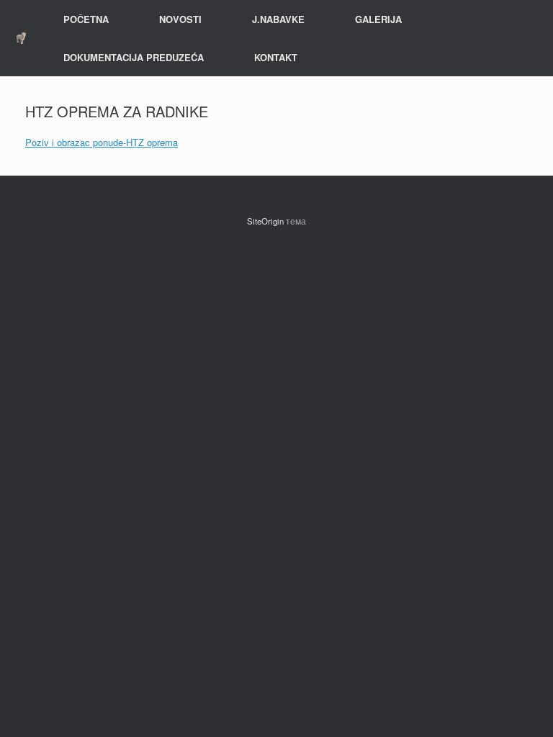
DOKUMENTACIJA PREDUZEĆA (133, 57)
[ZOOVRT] (20, 37)
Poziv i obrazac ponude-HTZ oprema (101, 142)
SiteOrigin (265, 221)
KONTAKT (275, 57)
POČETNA (86, 19)
